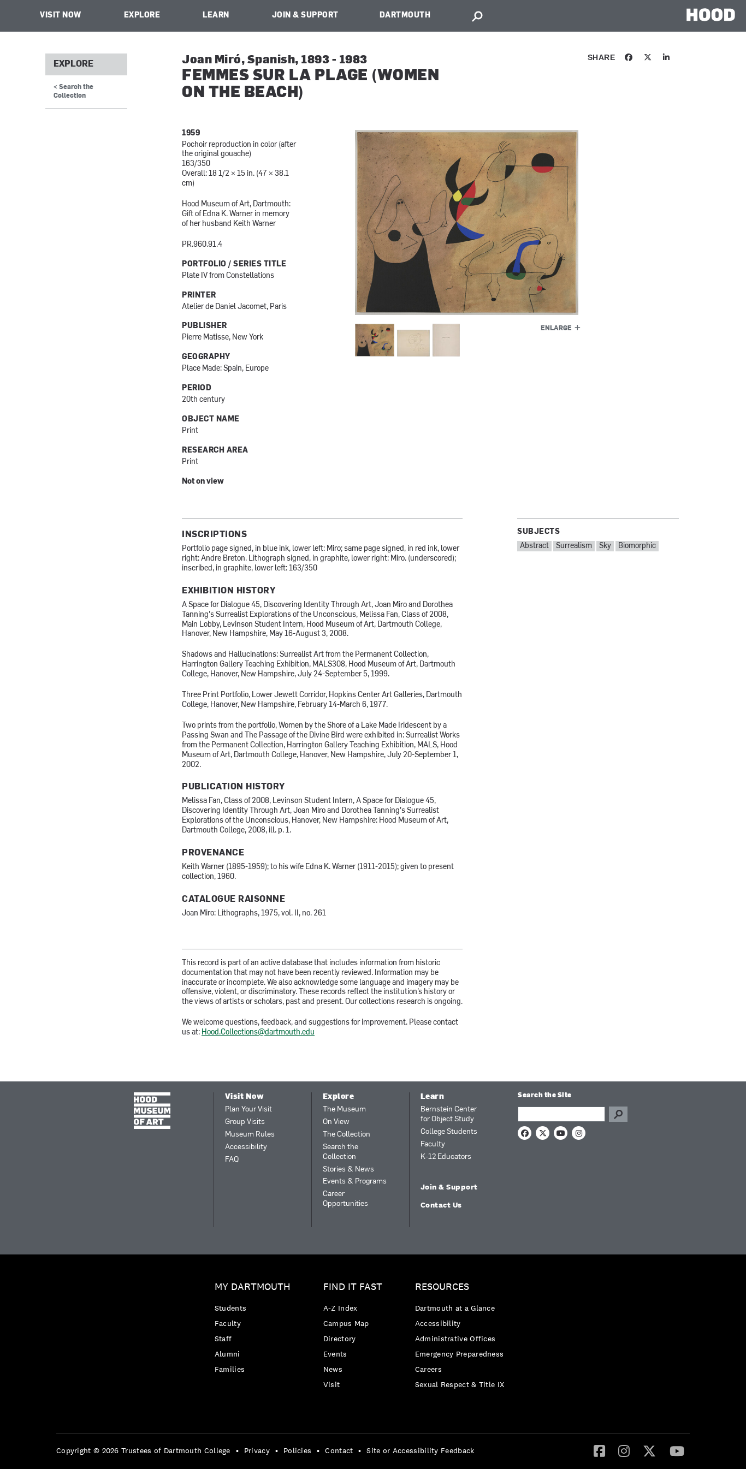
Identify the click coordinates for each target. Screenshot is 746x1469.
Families (230, 1369)
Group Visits (245, 1122)
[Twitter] (649, 1450)
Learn (216, 15)
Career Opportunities (345, 1199)
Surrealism (574, 546)
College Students (449, 1132)
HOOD (710, 14)
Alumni (227, 1354)
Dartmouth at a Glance (455, 1308)
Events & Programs (355, 1181)
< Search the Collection (73, 91)
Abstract (534, 546)
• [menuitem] (237, 1450)
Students (230, 1308)
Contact (339, 1450)
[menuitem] (255, 1330)
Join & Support (305, 15)
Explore (142, 15)
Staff (223, 1338)
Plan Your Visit (248, 1109)
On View (336, 1122)
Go (618, 1114)
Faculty (433, 1144)
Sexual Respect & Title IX (460, 1384)
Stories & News (348, 1169)
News (332, 1369)
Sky (605, 546)
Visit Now (60, 15)
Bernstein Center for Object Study (449, 1114)
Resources (442, 1287)
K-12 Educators (446, 1157)
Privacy (257, 1450)
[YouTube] (677, 1450)
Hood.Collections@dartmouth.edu (258, 1032)
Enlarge (556, 328)
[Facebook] (599, 1450)
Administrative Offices (455, 1338)
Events (335, 1354)
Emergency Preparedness (459, 1354)
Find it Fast (352, 1287)
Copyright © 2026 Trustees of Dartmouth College (143, 1450)
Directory (339, 1338)
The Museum (344, 1109)
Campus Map (346, 1323)
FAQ (232, 1160)
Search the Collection (340, 1152)
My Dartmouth (253, 1287)
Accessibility (246, 1147)
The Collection (346, 1135)
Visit (331, 1384)
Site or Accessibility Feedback (420, 1450)
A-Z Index (340, 1308)
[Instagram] (624, 1450)
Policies (297, 1450)
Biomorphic (637, 546)
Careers (428, 1369)
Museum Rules (250, 1135)
